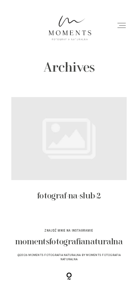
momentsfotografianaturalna (69, 242)
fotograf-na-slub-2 (69, 153)
